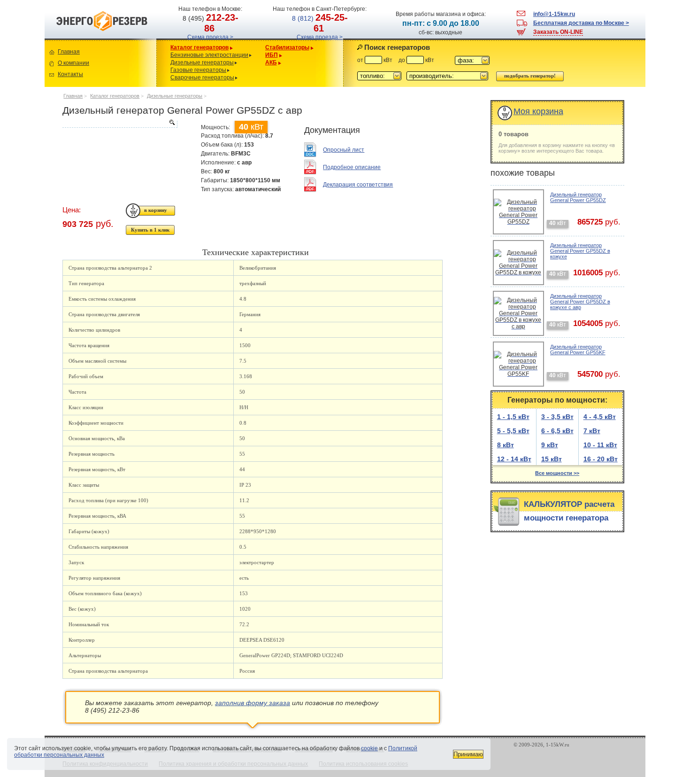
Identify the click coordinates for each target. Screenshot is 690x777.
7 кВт (591, 431)
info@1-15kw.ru (554, 14)
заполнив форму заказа (252, 703)
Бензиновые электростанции (209, 55)
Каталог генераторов (199, 47)
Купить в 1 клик (150, 230)
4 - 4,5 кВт (599, 416)
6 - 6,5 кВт (557, 431)
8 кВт (505, 445)
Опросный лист (343, 150)
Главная (69, 51)
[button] (472, 60)
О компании (73, 63)
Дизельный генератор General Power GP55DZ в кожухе (580, 250)
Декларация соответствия (358, 184)
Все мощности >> (557, 473)
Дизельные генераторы (202, 62)
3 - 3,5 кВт (557, 416)
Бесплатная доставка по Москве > (581, 23)
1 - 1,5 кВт (513, 416)
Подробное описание (352, 167)
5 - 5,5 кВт (513, 431)
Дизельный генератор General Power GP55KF (578, 349)
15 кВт (551, 459)
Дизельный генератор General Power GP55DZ (578, 197)
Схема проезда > (210, 37)
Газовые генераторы (198, 70)
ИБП (271, 55)
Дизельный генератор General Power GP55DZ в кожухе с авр (580, 301)
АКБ (271, 62)
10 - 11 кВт (600, 445)
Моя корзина (538, 111)
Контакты (70, 74)
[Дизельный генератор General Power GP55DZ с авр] (119, 124)
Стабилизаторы (287, 47)
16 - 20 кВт (600, 459)
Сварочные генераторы (202, 77)
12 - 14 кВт (514, 459)
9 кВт (549, 445)
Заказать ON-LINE (558, 32)
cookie (369, 748)
